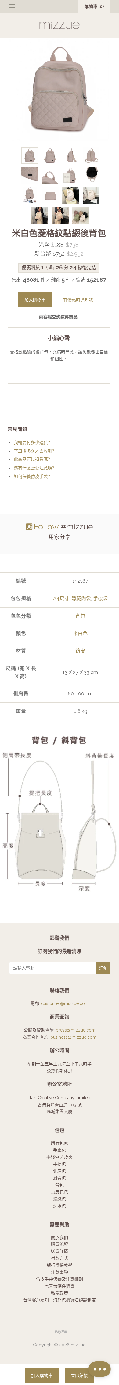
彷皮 (80, 651)
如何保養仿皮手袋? (32, 476)
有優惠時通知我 (78, 300)
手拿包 (59, 1150)
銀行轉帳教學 (59, 1265)
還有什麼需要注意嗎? (34, 467)
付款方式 (59, 1258)
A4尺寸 (61, 598)
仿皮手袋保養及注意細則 (59, 1279)
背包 (80, 616)
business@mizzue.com (73, 1037)
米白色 (80, 633)
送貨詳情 (59, 1251)
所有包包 (59, 1143)
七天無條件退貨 (59, 1286)
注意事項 (59, 1272)
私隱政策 (59, 1293)
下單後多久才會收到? (34, 451)
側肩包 (59, 1171)
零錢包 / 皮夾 (59, 1157)
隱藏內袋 (81, 598)
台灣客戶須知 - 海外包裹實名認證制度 (59, 1299)
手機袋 (100, 598)
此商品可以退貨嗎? (32, 459)
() (94, 6)
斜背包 (59, 1178)
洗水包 (59, 1205)
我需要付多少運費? (32, 442)
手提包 (59, 1163)
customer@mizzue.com (65, 1003)
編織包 (59, 1198)
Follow (46, 526)
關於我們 (59, 1237)
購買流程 (59, 1244)
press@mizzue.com (76, 1030)
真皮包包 (59, 1191)
